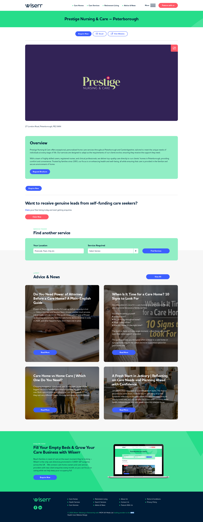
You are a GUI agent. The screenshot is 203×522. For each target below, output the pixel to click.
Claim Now (37, 217)
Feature (168, 5)
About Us (124, 499)
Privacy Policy (152, 502)
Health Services (74, 502)
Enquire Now (45, 477)
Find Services (156, 251)
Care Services (94, 5)
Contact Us (125, 502)
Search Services (100, 502)
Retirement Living (111, 5)
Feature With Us (127, 505)
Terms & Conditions (154, 499)
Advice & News (130, 5)
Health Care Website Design (77, 515)
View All (158, 277)
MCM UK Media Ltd (106, 513)
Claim (27, 210)
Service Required (96, 245)
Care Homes (79, 5)
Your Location (40, 245)
